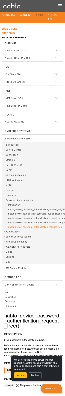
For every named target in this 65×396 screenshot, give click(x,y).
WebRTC (25, 15)
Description (10, 296)
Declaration (10, 301)
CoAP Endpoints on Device (19, 284)
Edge (39, 15)
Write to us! (51, 388)
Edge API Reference (14, 37)
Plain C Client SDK (15, 122)
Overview (8, 15)
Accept (20, 375)
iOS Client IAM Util (15, 81)
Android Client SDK (15, 50)
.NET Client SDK (14, 98)
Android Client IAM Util (17, 57)
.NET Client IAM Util (16, 105)
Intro (7, 292)
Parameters (10, 305)
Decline (35, 375)
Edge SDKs (8, 33)
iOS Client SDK (13, 74)
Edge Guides (9, 28)
